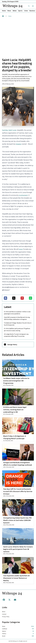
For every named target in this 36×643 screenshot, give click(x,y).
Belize (15, 11)
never (21, 249)
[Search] (29, 6)
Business (32, 11)
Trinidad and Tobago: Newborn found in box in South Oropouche (17, 324)
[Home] (3, 16)
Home (4, 11)
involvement (23, 195)
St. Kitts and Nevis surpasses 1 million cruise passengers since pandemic (17, 313)
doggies (18, 144)
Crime (26, 11)
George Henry (12, 344)
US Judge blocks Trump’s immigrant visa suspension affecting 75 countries (16, 335)
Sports (20, 11)
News (9, 11)
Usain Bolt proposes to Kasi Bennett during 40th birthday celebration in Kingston (17, 318)
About (3, 611)
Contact (4, 614)
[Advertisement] (18, 37)
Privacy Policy (5, 616)
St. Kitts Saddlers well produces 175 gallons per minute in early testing (17, 329)
